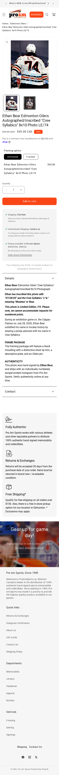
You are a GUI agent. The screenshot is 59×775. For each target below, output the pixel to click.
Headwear (11, 686)
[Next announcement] (53, 3)
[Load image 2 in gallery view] (29, 103)
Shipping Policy (14, 651)
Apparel (10, 693)
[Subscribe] (49, 557)
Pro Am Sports (24, 769)
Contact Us (12, 644)
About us (11, 630)
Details (9, 278)
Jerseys (10, 679)
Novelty (10, 700)
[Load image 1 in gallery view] (11, 103)
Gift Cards (11, 637)
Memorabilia (13, 671)
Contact (10, 391)
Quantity (6, 183)
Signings (10, 734)
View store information (20, 255)
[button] (3, 14)
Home (5, 24)
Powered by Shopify (39, 769)
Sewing (10, 727)
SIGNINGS (36, 14)
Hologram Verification (18, 623)
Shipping (22, 746)
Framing (10, 720)
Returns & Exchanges (17, 616)
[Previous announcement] (5, 3)
